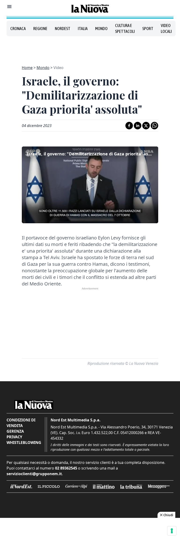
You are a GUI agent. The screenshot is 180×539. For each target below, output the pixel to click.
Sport (147, 28)
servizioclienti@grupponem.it (34, 473)
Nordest (62, 28)
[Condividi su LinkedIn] (137, 125)
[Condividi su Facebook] (129, 125)
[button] (90, 185)
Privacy (14, 436)
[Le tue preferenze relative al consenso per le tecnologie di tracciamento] (171, 530)
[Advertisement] (90, 47)
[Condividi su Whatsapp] (154, 125)
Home (27, 67)
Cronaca (18, 28)
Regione (40, 28)
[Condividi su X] (146, 125)
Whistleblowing (24, 442)
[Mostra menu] (9, 6)
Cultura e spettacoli (125, 28)
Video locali (166, 28)
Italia (83, 28)
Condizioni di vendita (21, 422)
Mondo (101, 28)
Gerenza (15, 431)
